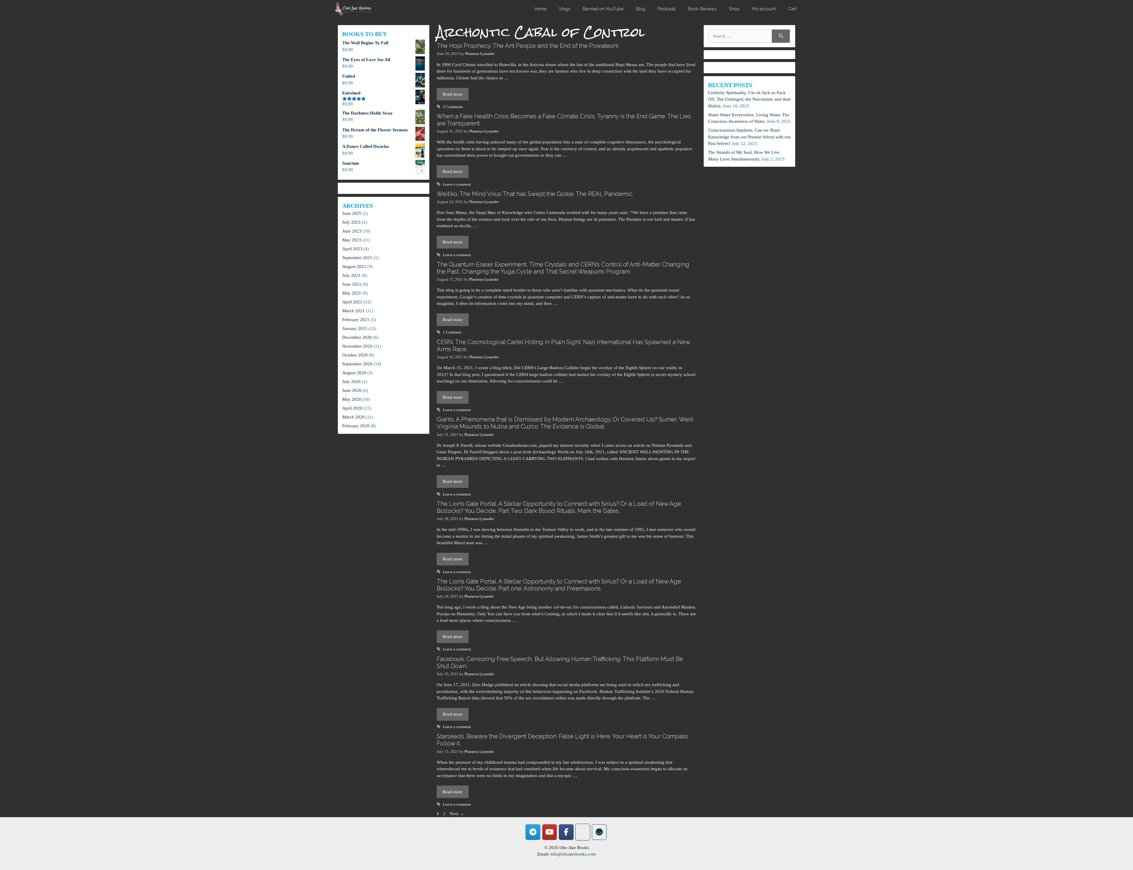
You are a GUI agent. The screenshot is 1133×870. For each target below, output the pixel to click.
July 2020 (351, 381)
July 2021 (351, 275)
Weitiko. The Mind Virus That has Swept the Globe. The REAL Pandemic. (535, 193)
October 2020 (355, 355)
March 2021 (353, 310)
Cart (792, 9)
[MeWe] (582, 832)
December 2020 (357, 337)
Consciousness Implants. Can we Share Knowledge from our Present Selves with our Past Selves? (749, 137)
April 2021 (352, 302)
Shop (734, 9)
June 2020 (351, 390)
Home (540, 9)
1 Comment (452, 332)
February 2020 (355, 425)
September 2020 (357, 364)
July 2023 (351, 222)
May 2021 (351, 293)
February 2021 (355, 319)
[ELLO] (599, 832)
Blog (640, 9)
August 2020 (354, 372)
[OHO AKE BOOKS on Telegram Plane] (532, 832)
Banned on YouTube (603, 9)
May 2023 (351, 240)
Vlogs (564, 9)
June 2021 (351, 284)
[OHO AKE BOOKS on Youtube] (549, 832)
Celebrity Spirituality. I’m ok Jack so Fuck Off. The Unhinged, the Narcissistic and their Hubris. (749, 99)
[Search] (781, 36)
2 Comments (453, 107)
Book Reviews (702, 9)
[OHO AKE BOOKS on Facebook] (566, 832)
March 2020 (353, 417)
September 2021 (357, 257)
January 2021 (354, 328)
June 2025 (351, 213)
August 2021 (354, 266)
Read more (453, 94)
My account (764, 9)
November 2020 (357, 346)
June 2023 (351, 231)
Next (457, 813)
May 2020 (351, 399)
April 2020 (352, 408)
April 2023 (352, 248)
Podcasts (667, 9)
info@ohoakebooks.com (573, 854)
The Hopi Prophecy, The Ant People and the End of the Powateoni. (528, 45)
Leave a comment (457, 184)
